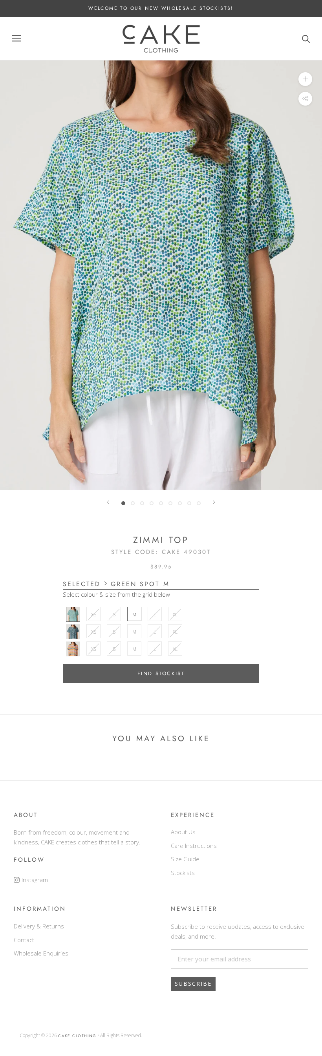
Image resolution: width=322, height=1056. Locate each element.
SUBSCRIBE (193, 983)
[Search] (306, 38)
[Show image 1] (123, 503)
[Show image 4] (152, 503)
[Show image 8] (189, 503)
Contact (24, 940)
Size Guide (185, 859)
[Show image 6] (170, 503)
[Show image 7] (180, 503)
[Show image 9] (199, 503)
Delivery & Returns (39, 926)
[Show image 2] (133, 503)
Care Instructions (194, 846)
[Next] (214, 503)
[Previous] (108, 503)
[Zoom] (305, 79)
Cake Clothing (77, 1036)
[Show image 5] (161, 503)
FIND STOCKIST (161, 673)
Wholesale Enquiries (41, 953)
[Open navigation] (16, 38)
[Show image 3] (142, 503)
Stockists (183, 873)
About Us (183, 832)
